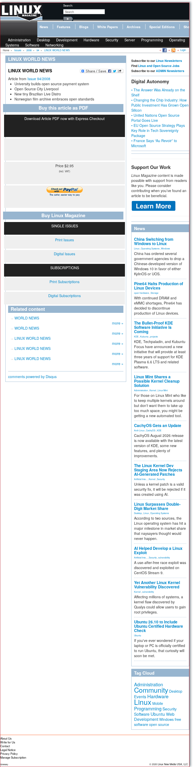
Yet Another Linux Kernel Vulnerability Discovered (157, 585)
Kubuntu (144, 336)
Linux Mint (163, 390)
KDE (136, 336)
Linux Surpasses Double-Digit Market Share (157, 506)
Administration (141, 390)
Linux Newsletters (169, 60)
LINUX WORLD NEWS (32, 338)
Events (140, 696)
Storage (154, 292)
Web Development (154, 716)
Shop (188, 27)
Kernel (153, 390)
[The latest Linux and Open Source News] (173, 50)
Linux (136, 248)
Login (183, 50)
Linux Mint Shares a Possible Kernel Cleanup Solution (157, 381)
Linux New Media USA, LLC (173, 764)
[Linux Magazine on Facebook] (164, 50)
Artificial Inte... (140, 479)
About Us (6, 738)
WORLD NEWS (26, 317)
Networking (54, 44)
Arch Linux (139, 430)
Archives (133, 27)
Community (151, 690)
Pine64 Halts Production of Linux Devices (158, 286)
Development (66, 39)
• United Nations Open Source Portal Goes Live (155, 118)
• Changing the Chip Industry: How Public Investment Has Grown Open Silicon (160, 105)
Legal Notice (7, 750)
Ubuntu (137, 635)
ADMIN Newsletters (170, 71)
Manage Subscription (13, 757)
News (44, 27)
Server (129, 39)
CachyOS (150, 430)
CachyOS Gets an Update (157, 425)
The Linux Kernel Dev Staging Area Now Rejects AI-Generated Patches (158, 470)
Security (111, 39)
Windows (165, 248)
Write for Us (7, 742)
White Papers (107, 27)
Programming (152, 39)
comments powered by (32, 376)
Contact (5, 746)
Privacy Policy (9, 754)
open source (159, 724)
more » (117, 323)
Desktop (138, 513)
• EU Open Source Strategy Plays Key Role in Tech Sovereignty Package (158, 130)
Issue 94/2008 (38, 78)
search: (68, 5)
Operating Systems (150, 248)
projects (154, 336)
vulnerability (164, 557)
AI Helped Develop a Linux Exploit (158, 550)
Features (63, 27)
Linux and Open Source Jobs (159, 65)
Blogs (83, 27)
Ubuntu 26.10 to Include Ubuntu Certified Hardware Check (158, 626)
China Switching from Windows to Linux (153, 241)
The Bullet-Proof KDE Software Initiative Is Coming (153, 327)
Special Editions (162, 27)
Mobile (157, 703)
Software (32, 44)
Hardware (91, 39)
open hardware (141, 292)
